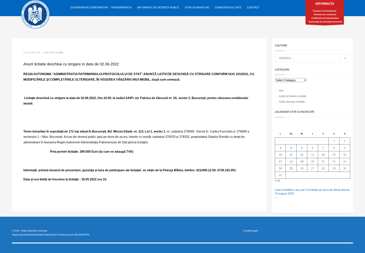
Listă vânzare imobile (292, 101)
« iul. (278, 180)
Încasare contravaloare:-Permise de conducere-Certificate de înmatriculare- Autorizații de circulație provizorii (324, 12)
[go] (345, 58)
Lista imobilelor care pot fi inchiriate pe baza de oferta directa (312, 189)
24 (280, 168)
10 (280, 154)
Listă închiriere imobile (292, 96)
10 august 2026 (284, 193)
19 (301, 161)
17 (280, 161)
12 (301, 154)
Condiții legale (250, 230)
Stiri (60, 53)
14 (323, 154)
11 (291, 154)
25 (291, 168)
